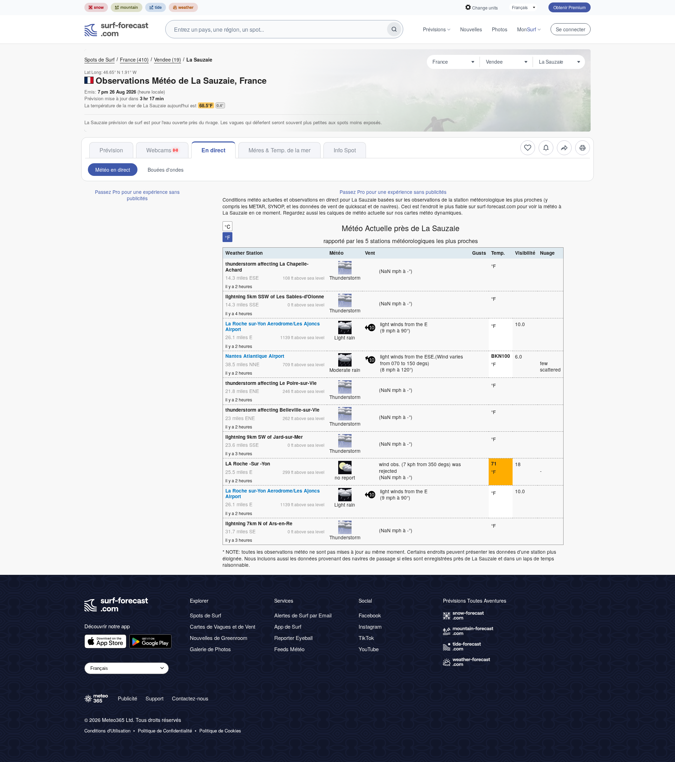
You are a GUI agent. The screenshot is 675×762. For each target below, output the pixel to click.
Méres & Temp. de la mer (279, 150)
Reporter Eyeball (293, 637)
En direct (213, 150)
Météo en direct (112, 169)
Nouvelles (471, 29)
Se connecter (570, 29)
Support (154, 698)
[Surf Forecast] (116, 29)
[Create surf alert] (546, 147)
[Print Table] (582, 147)
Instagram (370, 626)
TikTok (366, 637)
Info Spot (345, 150)
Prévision (111, 150)
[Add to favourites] (527, 147)
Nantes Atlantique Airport (254, 356)
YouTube (369, 649)
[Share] (564, 147)
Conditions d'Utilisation (107, 731)
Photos (499, 29)
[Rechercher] (394, 29)
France (134, 59)
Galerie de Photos (210, 649)
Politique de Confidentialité (165, 731)
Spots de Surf (99, 59)
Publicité (127, 698)
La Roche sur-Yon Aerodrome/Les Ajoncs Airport (272, 326)
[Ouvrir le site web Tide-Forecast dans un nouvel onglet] (155, 7)
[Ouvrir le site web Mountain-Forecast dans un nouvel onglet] (126, 7)
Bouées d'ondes (166, 169)
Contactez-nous (190, 698)
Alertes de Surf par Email (303, 615)
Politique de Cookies (220, 731)
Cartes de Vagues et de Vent (222, 626)
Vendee (167, 59)
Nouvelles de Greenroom (219, 637)
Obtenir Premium (569, 7)
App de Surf (287, 626)
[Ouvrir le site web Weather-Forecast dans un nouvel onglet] (183, 7)
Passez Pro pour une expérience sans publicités (137, 195)
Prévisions (434, 29)
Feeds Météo (289, 649)
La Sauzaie (199, 59)
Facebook (370, 615)
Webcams (158, 150)
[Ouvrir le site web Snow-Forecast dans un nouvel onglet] (96, 7)
